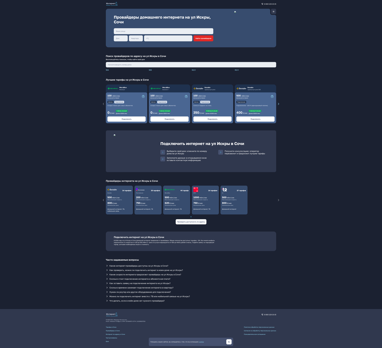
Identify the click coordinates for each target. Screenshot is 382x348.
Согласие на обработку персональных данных (260, 331)
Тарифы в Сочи (111, 327)
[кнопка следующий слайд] (278, 103)
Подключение (119, 102)
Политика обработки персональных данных (259, 327)
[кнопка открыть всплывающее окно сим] (143, 96)
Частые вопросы (111, 338)
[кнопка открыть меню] (273, 11)
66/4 (237, 70)
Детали (110, 102)
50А (107, 70)
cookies (201, 342)
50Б (150, 70)
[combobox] (163, 31)
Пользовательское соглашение (254, 334)
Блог (107, 341)
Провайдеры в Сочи (113, 331)
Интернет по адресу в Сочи (115, 334)
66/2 (193, 70)
